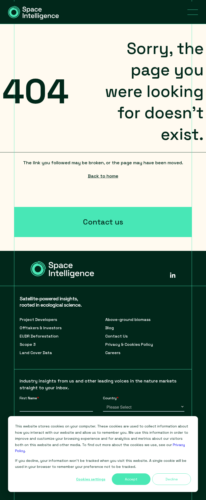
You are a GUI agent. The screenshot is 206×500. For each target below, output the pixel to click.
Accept (131, 479)
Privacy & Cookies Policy (129, 344)
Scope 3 (28, 344)
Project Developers (38, 319)
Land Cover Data (36, 352)
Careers (112, 352)
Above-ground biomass (127, 319)
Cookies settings (90, 479)
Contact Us (116, 336)
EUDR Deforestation (39, 336)
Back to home (103, 176)
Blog (109, 327)
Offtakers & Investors (41, 327)
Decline (172, 479)
